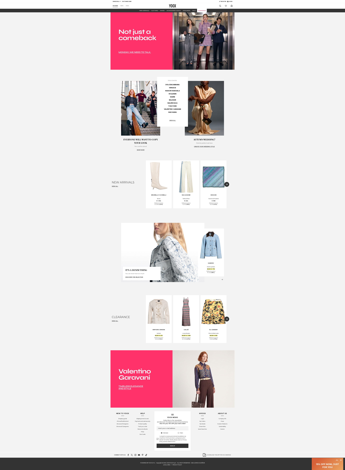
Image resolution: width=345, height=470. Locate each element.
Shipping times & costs (142, 418)
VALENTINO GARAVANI (172, 109)
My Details (202, 424)
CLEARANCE (202, 10)
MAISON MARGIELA (172, 91)
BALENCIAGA (172, 103)
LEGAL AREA (166, 464)
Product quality (142, 424)
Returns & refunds (143, 429)
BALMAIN (172, 100)
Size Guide (142, 434)
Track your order (142, 426)
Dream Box (202, 426)
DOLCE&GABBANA (172, 85)
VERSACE (172, 88)
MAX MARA (172, 112)
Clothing (154, 10)
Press (222, 421)
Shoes (162, 10)
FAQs (142, 431)
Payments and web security (142, 421)
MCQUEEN (172, 94)
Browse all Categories (123, 426)
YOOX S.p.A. (173, 463)
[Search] (220, 6)
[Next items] (226, 184)
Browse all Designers (122, 424)
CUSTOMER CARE (126, 1)
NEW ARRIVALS (144, 10)
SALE (194, 10)
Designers (186, 10)
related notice (171, 441)
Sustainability (222, 426)
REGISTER (223, 1)
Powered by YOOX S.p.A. (147, 463)
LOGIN (229, 2)
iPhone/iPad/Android (122, 421)
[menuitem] (115, 5)
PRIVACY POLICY (177, 464)
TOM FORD (172, 106)
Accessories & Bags (174, 10)
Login (202, 418)
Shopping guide (122, 418)
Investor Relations (222, 424)
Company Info (222, 418)
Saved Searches (202, 429)
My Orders (202, 421)
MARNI (172, 97)
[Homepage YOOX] (172, 5)
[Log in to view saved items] (226, 6)
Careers (222, 429)
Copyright (159, 463)
